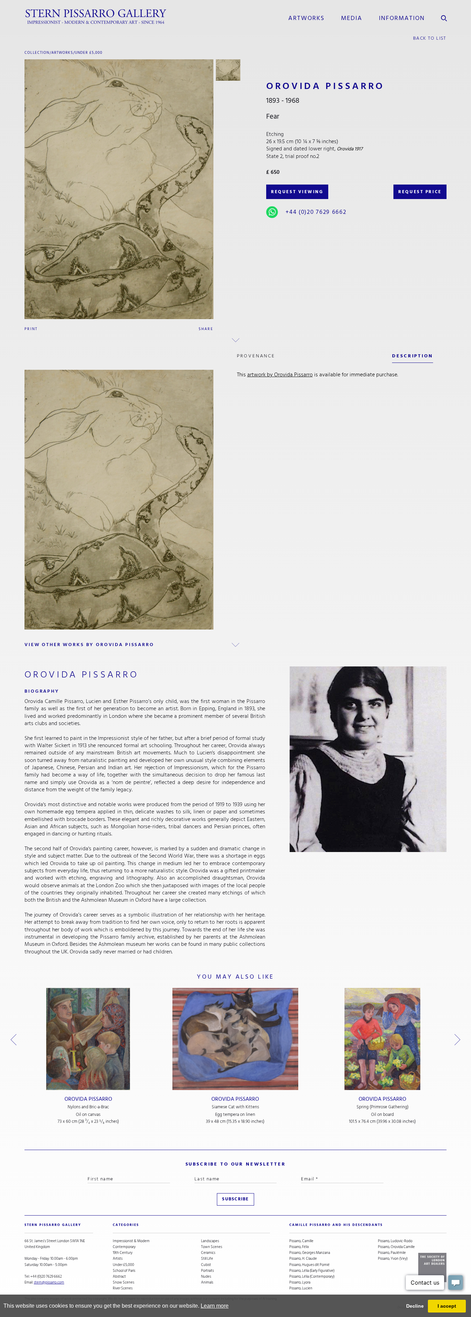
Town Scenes (211, 1247)
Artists (117, 1258)
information (402, 18)
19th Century (122, 1253)
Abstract (119, 1276)
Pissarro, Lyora (299, 1282)
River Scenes (122, 1288)
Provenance (256, 356)
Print (31, 329)
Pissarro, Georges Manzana (309, 1253)
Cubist (206, 1265)
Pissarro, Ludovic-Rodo (395, 1241)
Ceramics (208, 1253)
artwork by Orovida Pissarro (280, 374)
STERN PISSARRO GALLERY (52, 1225)
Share (206, 329)
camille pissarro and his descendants (336, 1225)
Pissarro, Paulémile (392, 1253)
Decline (415, 1306)
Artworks (306, 18)
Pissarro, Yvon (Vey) (393, 1258)
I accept (447, 1306)
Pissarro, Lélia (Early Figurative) (311, 1271)
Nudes (206, 1276)
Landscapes (210, 1241)
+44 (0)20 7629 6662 (315, 212)
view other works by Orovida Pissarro (89, 644)
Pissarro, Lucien (300, 1288)
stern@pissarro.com (49, 1282)
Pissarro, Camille (301, 1241)
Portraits (207, 1271)
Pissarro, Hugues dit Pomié (309, 1265)
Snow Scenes (123, 1282)
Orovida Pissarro (88, 1099)
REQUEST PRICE (419, 191)
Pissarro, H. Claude (303, 1258)
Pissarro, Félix (299, 1247)
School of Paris (124, 1271)
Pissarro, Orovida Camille (396, 1247)
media (351, 18)
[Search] (444, 17)
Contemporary (124, 1247)
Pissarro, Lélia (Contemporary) (311, 1276)
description (412, 356)
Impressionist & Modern (131, 1241)
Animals (207, 1282)
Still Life (207, 1258)
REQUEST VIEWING (297, 191)
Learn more (215, 1306)
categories (126, 1225)
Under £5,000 (89, 52)
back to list (430, 38)
